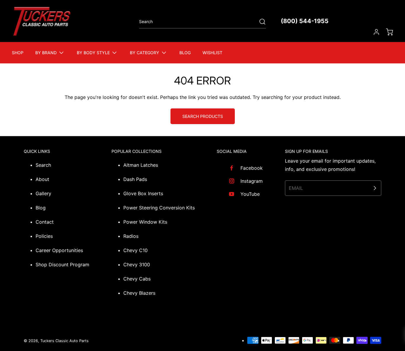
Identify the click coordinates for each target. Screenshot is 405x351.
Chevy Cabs (137, 279)
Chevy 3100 (136, 264)
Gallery (43, 193)
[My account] (373, 32)
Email (296, 188)
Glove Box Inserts (143, 193)
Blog (41, 208)
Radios (130, 236)
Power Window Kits (145, 222)
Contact (45, 222)
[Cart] (386, 32)
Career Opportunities (59, 250)
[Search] (259, 21)
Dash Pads (135, 179)
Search (43, 165)
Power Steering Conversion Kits (159, 208)
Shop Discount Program (62, 264)
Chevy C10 (135, 250)
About (42, 179)
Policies (44, 236)
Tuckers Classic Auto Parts (64, 341)
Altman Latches (140, 165)
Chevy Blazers (139, 293)
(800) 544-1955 (305, 21)
